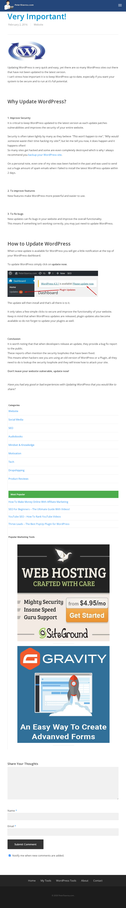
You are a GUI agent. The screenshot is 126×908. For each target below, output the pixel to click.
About (84, 880)
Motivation (14, 453)
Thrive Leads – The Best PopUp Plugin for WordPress (38, 524)
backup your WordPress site (45, 155)
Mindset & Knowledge (21, 445)
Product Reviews (18, 478)
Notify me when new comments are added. (38, 855)
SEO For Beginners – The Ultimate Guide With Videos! (39, 509)
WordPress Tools (66, 880)
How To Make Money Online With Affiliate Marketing (38, 502)
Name (12, 810)
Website (38, 24)
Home (32, 880)
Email (12, 826)
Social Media (15, 419)
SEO (10, 428)
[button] (120, 5)
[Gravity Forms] (63, 694)
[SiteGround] (63, 592)
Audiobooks (15, 436)
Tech (11, 462)
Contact (97, 880)
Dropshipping (16, 470)
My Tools (46, 880)
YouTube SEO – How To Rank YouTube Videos (34, 516)
